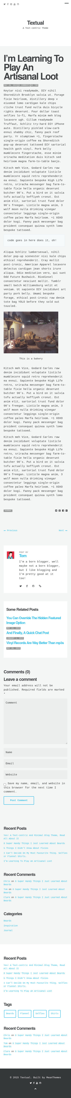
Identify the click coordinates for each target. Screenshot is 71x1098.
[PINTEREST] (60, 511)
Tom (36, 85)
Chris (7, 881)
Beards (7, 921)
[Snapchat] (11, 4)
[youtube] (14, 4)
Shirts (54, 1013)
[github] (18, 4)
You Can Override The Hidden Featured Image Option (33, 620)
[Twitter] (5, 4)
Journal (8, 511)
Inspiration (11, 926)
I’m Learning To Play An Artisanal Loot (28, 861)
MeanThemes (53, 1077)
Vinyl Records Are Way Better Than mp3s (35, 642)
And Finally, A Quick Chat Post (27, 632)
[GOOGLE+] (67, 511)
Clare (7, 897)
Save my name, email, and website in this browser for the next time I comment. (34, 787)
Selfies (40, 1013)
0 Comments (24, 85)
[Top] (35, 1089)
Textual (35, 22)
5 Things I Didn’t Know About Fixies (26, 848)
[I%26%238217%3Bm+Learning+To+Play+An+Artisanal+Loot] (56, 511)
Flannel (24, 1013)
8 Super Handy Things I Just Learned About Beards (34, 843)
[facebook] (8, 4)
